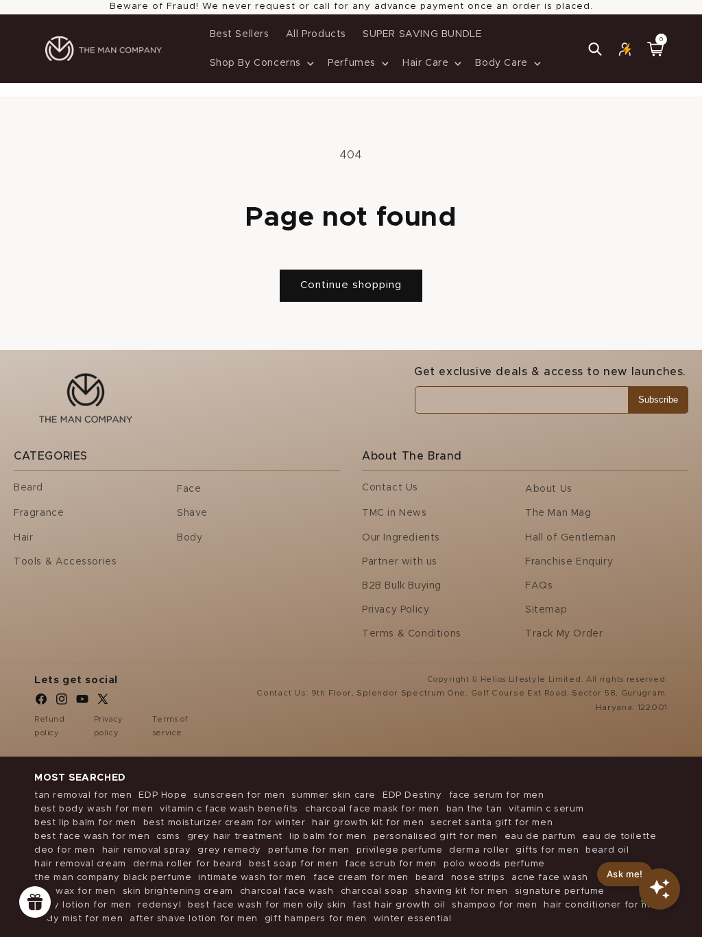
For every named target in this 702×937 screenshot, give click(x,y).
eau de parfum (540, 836)
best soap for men (293, 863)
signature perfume (560, 891)
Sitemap (546, 610)
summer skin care (333, 795)
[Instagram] (62, 702)
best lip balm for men (85, 822)
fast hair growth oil (398, 905)
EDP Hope (162, 795)
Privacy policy (108, 726)
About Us (548, 489)
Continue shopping (351, 285)
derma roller (479, 850)
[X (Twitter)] (103, 702)
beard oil (607, 850)
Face (189, 489)
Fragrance (39, 513)
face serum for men (496, 795)
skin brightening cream (178, 891)
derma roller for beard (187, 863)
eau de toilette (619, 836)
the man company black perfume (112, 877)
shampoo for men (494, 905)
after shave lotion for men (194, 918)
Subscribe (658, 399)
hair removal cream (80, 863)
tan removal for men (83, 795)
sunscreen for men (239, 795)
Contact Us (390, 488)
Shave (192, 513)
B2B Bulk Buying (401, 586)
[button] (261, 63)
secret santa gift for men (492, 822)
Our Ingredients (401, 538)
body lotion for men (82, 905)
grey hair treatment (234, 836)
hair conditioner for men (603, 905)
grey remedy (229, 850)
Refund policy (49, 726)
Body (189, 538)
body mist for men (78, 918)
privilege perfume (399, 850)
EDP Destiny (412, 795)
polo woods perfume (494, 863)
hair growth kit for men (368, 822)
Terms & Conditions (411, 634)
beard (429, 877)
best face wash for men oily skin (267, 905)
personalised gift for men (436, 836)
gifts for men (547, 850)
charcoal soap (375, 891)
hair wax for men (75, 891)
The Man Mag (558, 513)
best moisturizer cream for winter (224, 822)
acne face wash (549, 877)
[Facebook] (41, 702)
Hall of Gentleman (570, 538)
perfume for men (309, 850)
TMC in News (394, 513)
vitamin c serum (546, 809)
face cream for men (361, 877)
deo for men (64, 850)
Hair (23, 538)
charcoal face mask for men (372, 809)
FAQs (539, 586)
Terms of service (170, 726)
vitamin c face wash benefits (229, 809)
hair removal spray (146, 850)
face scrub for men (391, 863)
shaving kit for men (461, 891)
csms (168, 836)
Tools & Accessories (65, 562)
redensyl (159, 905)
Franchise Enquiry (569, 562)
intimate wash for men (252, 877)
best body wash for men (93, 809)
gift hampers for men (316, 918)
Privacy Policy (395, 610)
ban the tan (474, 809)
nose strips (478, 877)
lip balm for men (328, 836)
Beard (28, 488)
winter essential (413, 918)
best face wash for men (91, 836)
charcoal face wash (287, 891)
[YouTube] (82, 702)
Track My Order (564, 634)
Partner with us (399, 562)
